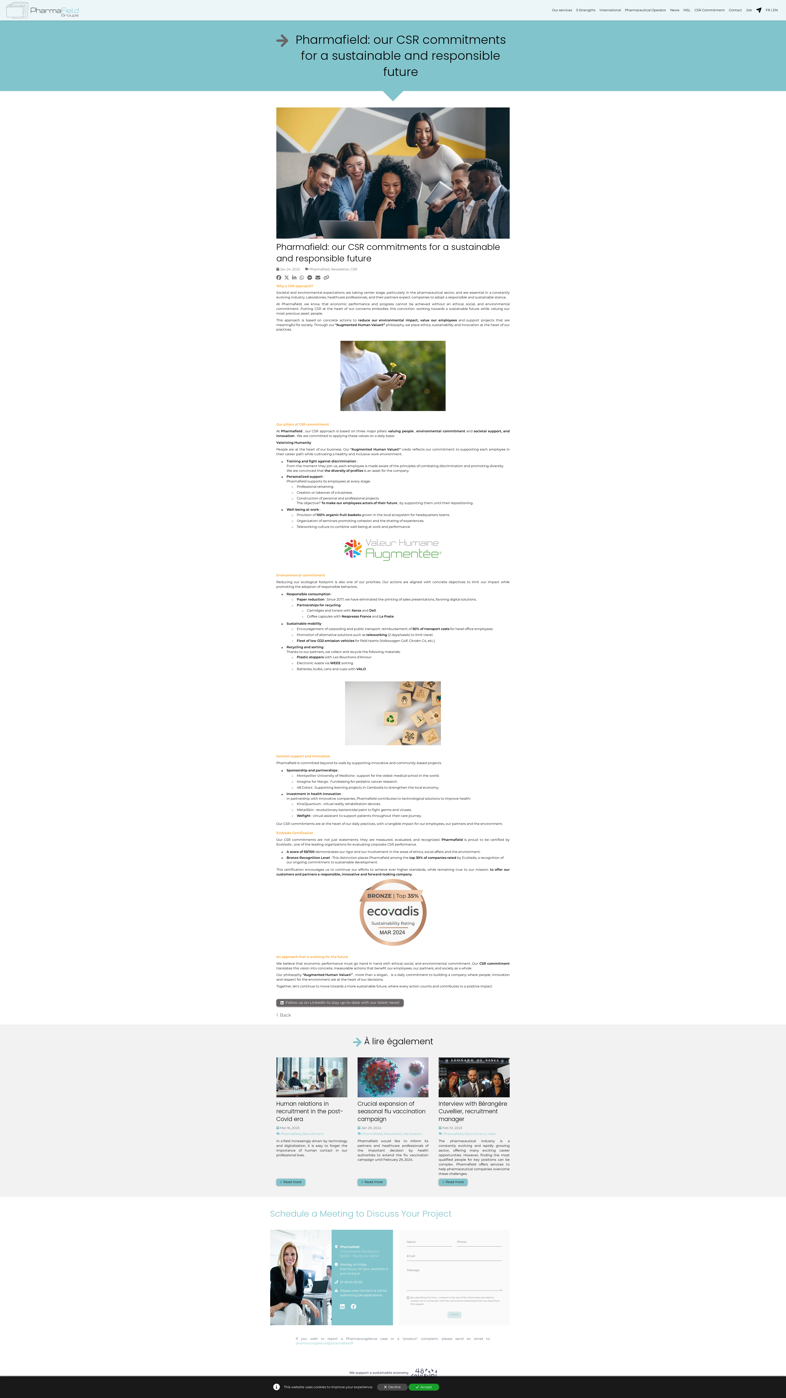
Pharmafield (319, 269)
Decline (394, 1387)
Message (413, 1270)
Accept (426, 1387)
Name (411, 1242)
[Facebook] (353, 1306)
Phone (461, 1242)
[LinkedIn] (342, 1306)
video (491, 1134)
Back (285, 1015)
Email (411, 1256)
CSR (354, 269)
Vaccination (412, 1134)
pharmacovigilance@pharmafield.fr (324, 1343)
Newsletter (340, 269)
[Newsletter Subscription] (759, 10)
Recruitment (313, 1134)
